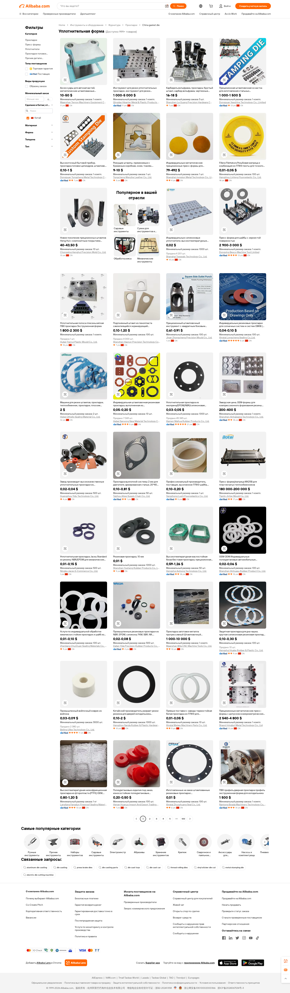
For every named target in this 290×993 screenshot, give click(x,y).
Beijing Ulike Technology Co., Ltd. (77, 729)
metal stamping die (234, 867)
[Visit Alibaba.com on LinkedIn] (231, 938)
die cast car (155, 867)
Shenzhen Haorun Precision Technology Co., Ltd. (136, 342)
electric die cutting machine (40, 875)
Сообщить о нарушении (186, 933)
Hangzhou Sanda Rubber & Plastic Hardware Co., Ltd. (136, 725)
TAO (171, 977)
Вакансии (31, 917)
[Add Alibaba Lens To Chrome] (76, 962)
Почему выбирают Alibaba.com (42, 898)
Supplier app (153, 962)
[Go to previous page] (136, 819)
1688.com (110, 977)
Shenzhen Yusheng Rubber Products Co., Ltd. (136, 568)
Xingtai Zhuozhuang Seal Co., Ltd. (183, 804)
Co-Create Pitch (34, 904)
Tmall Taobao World (128, 977)
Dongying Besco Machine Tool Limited (239, 252)
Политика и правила (86, 936)
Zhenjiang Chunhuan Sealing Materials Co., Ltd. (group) (83, 646)
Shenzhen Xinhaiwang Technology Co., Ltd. (241, 416)
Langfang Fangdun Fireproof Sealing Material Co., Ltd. (83, 804)
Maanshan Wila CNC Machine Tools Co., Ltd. (189, 646)
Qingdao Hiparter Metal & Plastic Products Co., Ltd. (136, 102)
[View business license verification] (175, 988)
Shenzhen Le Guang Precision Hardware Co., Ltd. (189, 102)
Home (62, 25)
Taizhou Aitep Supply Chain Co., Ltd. (131, 496)
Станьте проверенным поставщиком (242, 917)
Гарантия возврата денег (88, 904)
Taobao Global (159, 977)
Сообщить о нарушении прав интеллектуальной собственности (192, 925)
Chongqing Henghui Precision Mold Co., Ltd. (83, 252)
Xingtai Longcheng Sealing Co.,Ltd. (237, 337)
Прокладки (131, 25)
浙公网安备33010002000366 (199, 988)
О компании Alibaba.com (40, 891)
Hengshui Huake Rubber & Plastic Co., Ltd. (241, 650)
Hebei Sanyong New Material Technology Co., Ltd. (136, 421)
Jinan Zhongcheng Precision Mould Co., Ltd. (189, 337)
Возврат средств (182, 917)
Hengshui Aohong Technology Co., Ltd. (186, 571)
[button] (167, 6)
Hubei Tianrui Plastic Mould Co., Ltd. (78, 342)
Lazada (145, 977)
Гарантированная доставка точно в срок (93, 913)
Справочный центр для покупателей (192, 898)
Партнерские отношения (235, 924)
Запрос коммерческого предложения (144, 908)
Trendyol (180, 977)
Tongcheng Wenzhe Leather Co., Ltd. (132, 177)
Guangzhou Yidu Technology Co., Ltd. (79, 496)
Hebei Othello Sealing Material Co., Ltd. (80, 416)
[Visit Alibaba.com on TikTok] (257, 938)
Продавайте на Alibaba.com (236, 898)
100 (183, 819)
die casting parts (110, 867)
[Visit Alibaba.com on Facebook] (224, 938)
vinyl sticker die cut (206, 867)
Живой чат (178, 904)
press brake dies (84, 867)
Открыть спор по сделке (186, 911)
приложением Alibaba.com (199, 962)
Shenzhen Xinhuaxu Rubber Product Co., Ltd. (242, 571)
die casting (62, 867)
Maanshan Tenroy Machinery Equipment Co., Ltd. (83, 102)
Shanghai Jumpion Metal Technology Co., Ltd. (189, 177)
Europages (193, 977)
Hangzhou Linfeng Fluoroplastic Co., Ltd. (240, 177)
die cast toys (134, 867)
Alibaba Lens (44, 962)
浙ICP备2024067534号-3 (231, 988)
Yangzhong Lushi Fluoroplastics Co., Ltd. (187, 496)
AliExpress (97, 977)
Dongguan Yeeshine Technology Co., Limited (242, 102)
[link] (285, 961)
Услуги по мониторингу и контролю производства (94, 928)
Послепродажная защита (88, 920)
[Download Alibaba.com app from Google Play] (252, 962)
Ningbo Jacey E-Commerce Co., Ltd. (79, 571)
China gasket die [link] (151, 25)
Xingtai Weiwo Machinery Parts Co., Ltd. (186, 725)
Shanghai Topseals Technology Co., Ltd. (186, 256)
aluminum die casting (37, 867)
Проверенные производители (140, 902)
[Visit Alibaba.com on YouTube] (251, 938)
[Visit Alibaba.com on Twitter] (237, 938)
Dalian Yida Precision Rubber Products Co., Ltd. (136, 646)
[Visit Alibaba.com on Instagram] (244, 938)
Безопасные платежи (86, 898)
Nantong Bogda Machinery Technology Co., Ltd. (242, 804)
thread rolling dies (179, 867)
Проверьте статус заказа (235, 911)
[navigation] (38, 422)
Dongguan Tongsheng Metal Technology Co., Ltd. (83, 177)
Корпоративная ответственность (44, 911)
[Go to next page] (190, 819)
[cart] (211, 6)
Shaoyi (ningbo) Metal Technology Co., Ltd (241, 725)
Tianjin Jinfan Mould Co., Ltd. (234, 496)
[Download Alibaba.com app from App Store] (228, 962)
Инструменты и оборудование (86, 25)
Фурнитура (114, 25)
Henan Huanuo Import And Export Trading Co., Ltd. (136, 804)
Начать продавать (231, 904)
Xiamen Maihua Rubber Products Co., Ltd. (187, 421)
